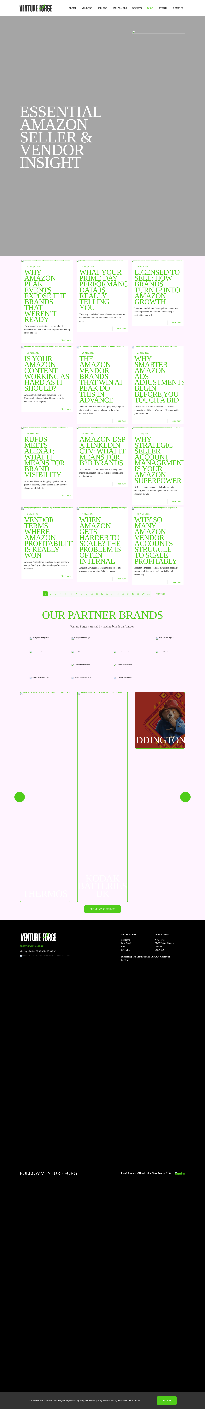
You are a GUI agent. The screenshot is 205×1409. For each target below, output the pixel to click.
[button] (185, 797)
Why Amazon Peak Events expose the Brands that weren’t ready (45, 295)
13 (107, 594)
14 (112, 594)
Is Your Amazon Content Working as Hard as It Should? (46, 373)
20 (143, 594)
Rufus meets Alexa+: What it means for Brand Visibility (44, 457)
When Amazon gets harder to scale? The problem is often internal (100, 540)
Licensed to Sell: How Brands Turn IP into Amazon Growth (157, 287)
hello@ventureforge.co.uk (31, 946)
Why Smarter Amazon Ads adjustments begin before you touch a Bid (159, 379)
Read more (66, 340)
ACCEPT (166, 1400)
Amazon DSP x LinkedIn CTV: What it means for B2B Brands (102, 451)
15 (117, 594)
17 (128, 594)
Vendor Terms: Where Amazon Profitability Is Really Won (50, 537)
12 (102, 594)
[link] (180, 1060)
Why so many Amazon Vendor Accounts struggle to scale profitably (155, 540)
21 (148, 594)
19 (138, 594)
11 (97, 594)
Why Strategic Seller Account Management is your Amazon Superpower (160, 460)
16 (123, 594)
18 (133, 594)
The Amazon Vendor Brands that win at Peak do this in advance (101, 379)
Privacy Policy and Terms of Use (125, 1400)
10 (92, 594)
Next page (160, 594)
